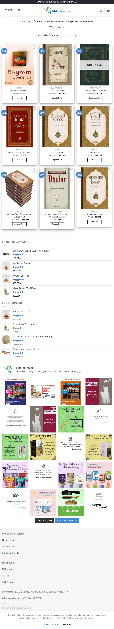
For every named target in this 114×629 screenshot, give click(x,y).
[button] (9, 10)
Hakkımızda (8, 563)
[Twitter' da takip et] (14, 608)
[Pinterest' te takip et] (29, 608)
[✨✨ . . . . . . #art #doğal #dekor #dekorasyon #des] (99, 419)
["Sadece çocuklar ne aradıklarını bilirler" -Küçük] (15, 502)
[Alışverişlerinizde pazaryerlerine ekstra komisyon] (99, 502)
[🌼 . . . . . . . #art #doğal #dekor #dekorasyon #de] (15, 447)
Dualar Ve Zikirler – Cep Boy (94, 90)
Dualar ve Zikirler (57, 90)
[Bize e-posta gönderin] (19, 608)
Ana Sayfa (26, 21)
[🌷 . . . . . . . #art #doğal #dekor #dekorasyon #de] (71, 447)
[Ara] (19, 10)
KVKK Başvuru (9, 582)
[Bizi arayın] (24, 608)
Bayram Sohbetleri (19, 90)
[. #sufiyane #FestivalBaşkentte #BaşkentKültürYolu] (15, 391)
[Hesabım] (101, 10)
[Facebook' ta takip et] (4, 608)
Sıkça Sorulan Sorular (13, 534)
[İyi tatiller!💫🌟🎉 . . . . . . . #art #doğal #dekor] (43, 475)
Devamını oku (94, 98)
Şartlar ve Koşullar (11, 553)
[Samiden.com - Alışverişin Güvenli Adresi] (57, 10)
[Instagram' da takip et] (9, 608)
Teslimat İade (8, 546)
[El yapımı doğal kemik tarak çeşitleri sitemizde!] (71, 502)
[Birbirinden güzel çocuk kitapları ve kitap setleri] (43, 502)
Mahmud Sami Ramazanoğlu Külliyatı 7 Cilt (19, 215)
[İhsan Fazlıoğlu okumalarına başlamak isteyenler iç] (99, 447)
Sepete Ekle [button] (19, 98)
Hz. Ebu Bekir (57, 152)
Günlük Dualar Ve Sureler (19, 152)
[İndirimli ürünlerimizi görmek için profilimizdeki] (99, 475)
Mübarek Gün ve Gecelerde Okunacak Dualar (57, 215)
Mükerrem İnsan (94, 214)
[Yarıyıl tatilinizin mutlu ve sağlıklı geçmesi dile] (71, 475)
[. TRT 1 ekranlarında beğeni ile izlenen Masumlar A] (99, 391)
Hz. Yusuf (94, 152)
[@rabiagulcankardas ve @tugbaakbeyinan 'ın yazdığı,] (15, 475)
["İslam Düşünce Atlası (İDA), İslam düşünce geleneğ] (43, 447)
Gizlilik (5, 576)
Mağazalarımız (9, 569)
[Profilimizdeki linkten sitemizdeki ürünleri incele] (71, 419)
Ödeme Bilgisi (9, 540)
